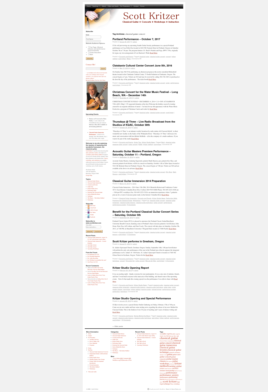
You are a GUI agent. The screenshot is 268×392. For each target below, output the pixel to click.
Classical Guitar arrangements (166, 341)
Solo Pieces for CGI (93, 262)
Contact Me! (90, 64)
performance (174, 83)
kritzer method (148, 144)
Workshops (136, 200)
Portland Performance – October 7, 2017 (136, 39)
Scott (89, 275)
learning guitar (146, 289)
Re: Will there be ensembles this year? (97, 260)
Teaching (94, 6)
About (104, 6)
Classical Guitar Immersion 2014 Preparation (139, 181)
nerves (176, 370)
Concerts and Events (126, 56)
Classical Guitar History (93, 181)
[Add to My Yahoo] (89, 212)
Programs (92, 345)
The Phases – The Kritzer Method (96, 198)
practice (162, 379)
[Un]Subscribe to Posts (126, 360)
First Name (89, 39)
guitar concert (133, 144)
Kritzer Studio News (148, 142)
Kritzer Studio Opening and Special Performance (142, 298)
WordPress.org (116, 360)
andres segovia (167, 334)
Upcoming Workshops (93, 249)
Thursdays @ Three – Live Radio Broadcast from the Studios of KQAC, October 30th (144, 123)
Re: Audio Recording (93, 258)
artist (87, 152)
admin (135, 42)
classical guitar (144, 56)
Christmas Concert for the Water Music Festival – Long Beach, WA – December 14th (145, 93)
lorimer (162, 368)
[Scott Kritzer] (134, 16)
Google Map (89, 175)
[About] (97, 110)
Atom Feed (93, 208)
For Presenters (124, 6)
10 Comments (126, 320)
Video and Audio (113, 6)
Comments (127, 358)
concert (168, 56)
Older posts (118, 326)
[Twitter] (89, 214)
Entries (120, 358)
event (165, 354)
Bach (163, 142)
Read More (153, 53)
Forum (142, 6)
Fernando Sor (130, 261)
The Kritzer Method (94, 367)
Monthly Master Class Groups (97, 359)
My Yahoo (93, 212)
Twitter (92, 214)
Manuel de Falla (150, 261)
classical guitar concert (157, 56)
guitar (168, 83)
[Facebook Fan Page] (89, 217)
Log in (114, 358)
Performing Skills (171, 198)
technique (123, 291)
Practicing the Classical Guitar (122, 200)
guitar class (167, 287)
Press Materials (93, 343)
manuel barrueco (168, 368)
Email (87, 35)
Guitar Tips (137, 142)
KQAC (140, 144)
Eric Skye (169, 172)
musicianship (170, 370)
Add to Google (94, 210)
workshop (177, 384)
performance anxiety (119, 205)
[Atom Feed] (89, 208)
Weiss (129, 59)
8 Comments (131, 205)
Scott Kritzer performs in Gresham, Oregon (138, 241)
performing (116, 291)
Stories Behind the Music (142, 316)
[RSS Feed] (89, 205)
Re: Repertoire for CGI (93, 254)
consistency (177, 352)
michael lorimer (156, 289)
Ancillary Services (94, 339)
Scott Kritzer (89, 151)
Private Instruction (94, 365)
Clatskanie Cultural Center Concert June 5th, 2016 (142, 65)
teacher (96, 152)
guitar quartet (169, 361)
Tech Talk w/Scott (92, 245)
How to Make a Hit (94, 341)
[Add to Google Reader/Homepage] (89, 210)
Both (91, 54)
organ (164, 373)
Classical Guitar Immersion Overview (99, 352)
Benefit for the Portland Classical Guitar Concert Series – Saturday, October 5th (146, 213)
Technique (90, 196)
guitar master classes (169, 359)
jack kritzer (126, 289)
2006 (161, 334)
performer (91, 152)
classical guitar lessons (127, 203)
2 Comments (170, 261)
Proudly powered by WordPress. (157, 389)
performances (174, 318)
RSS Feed (92, 205)
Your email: (89, 225)
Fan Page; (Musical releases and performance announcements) (96, 48)
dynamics (162, 354)
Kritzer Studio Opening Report (131, 267)
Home (89, 6)
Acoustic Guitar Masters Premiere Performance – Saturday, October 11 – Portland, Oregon (142, 152)
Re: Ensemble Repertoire (94, 256)
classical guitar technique (144, 203)
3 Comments (131, 234)
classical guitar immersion (121, 287)
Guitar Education (95, 52)
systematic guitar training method (94, 154)
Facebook (92, 217)
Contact (136, 6)
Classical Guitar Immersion (128, 198)
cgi (148, 200)
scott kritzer (122, 59)
